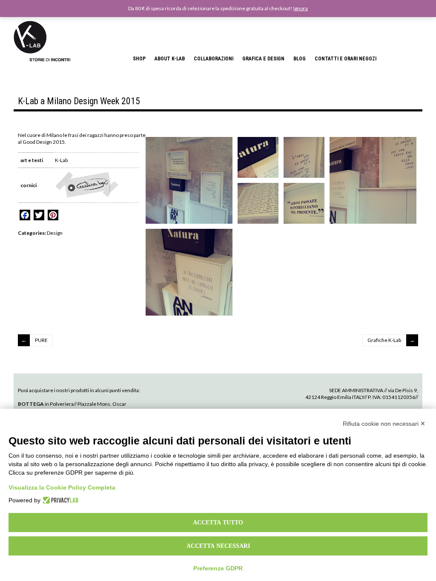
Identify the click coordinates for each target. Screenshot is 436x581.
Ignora (300, 8)
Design (55, 233)
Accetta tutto (218, 522)
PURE (41, 340)
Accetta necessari (218, 546)
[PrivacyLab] (59, 500)
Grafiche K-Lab (384, 340)
